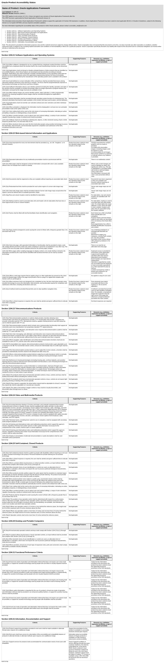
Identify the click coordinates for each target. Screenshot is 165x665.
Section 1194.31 (12, 40)
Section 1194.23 (12, 34)
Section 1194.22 (12, 32)
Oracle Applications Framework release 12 (37, 18)
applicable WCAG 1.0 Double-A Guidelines (133, 21)
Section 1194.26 (12, 39)
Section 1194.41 (12, 42)
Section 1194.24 (12, 36)
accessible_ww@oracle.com (78, 26)
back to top (5, 51)
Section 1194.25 (12, 37)
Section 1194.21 (12, 31)
